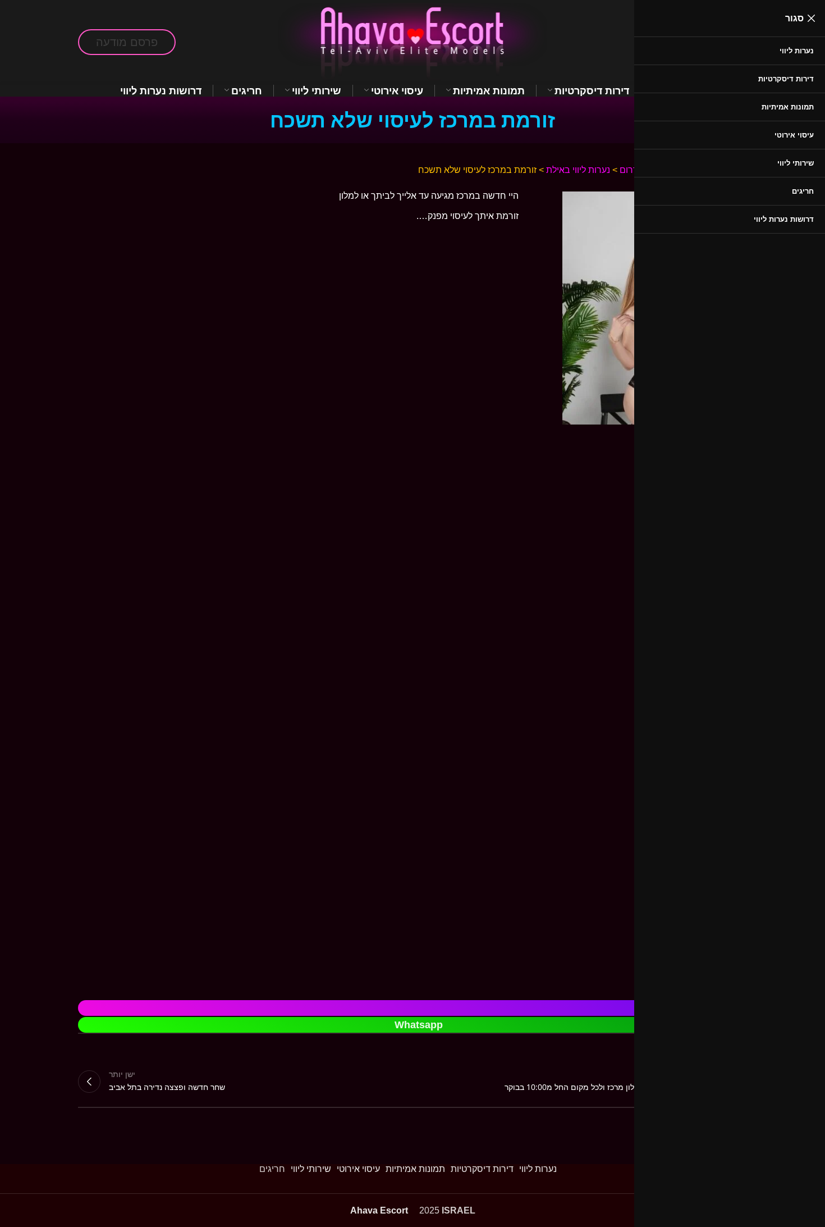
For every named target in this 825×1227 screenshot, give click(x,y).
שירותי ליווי (311, 1169)
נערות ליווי (538, 1169)
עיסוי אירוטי (358, 1169)
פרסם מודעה (127, 42)
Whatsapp (419, 1024)
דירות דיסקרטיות (482, 1169)
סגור (794, 18)
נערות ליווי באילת (578, 170)
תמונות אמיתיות (415, 1169)
